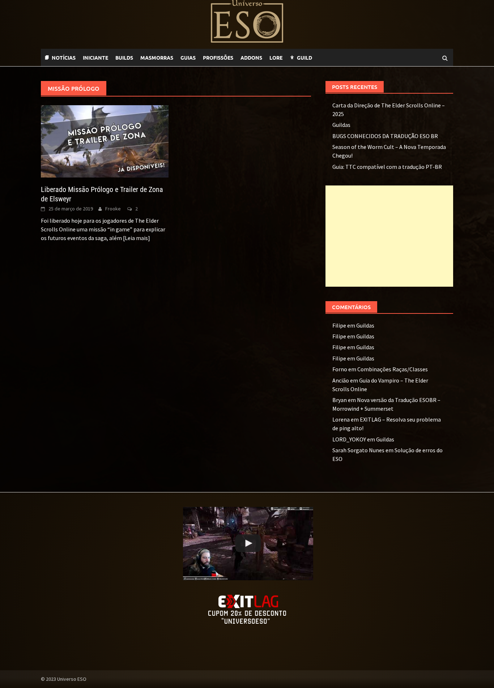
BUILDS (124, 57)
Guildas (341, 124)
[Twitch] (326, 57)
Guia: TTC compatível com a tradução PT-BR (387, 166)
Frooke (113, 208)
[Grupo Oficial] (341, 57)
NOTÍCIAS (64, 57)
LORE (275, 57)
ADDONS (251, 57)
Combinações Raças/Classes (392, 369)
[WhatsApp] (319, 57)
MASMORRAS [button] (156, 57)
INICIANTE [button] (95, 57)
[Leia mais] (136, 238)
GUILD (304, 57)
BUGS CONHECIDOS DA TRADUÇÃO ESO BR (385, 136)
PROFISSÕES (218, 57)
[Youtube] (333, 57)
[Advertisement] (389, 236)
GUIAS (188, 57)
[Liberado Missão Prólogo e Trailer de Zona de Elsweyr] (105, 140)
